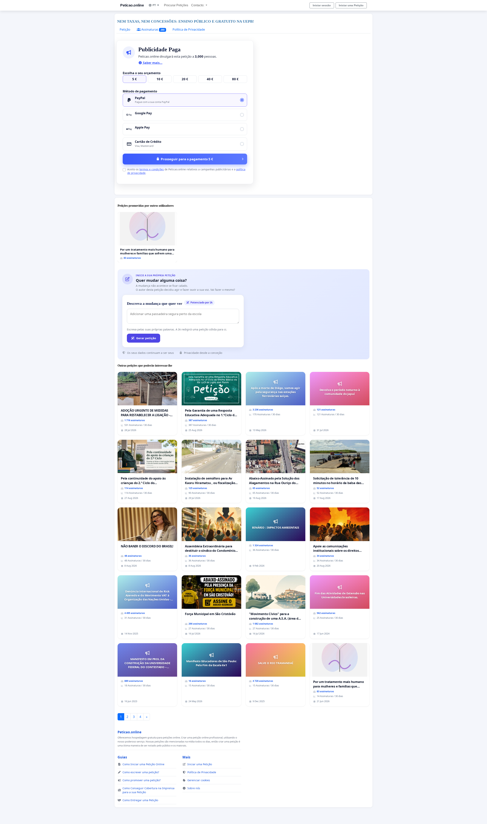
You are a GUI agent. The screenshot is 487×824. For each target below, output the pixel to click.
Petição (125, 29)
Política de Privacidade (189, 29)
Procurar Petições (176, 5)
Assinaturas (153, 29)
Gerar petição (146, 338)
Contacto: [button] (198, 5)
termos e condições (151, 169)
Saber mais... (152, 63)
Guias (122, 757)
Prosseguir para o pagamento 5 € (187, 159)
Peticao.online (132, 5)
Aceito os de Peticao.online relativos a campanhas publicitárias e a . (186, 171)
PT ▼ (156, 5)
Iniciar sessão (322, 5)
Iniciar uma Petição (351, 5)
